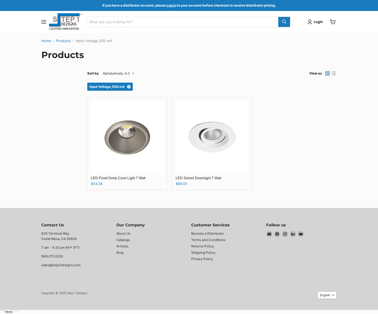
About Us (123, 233)
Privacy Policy (202, 259)
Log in (171, 5)
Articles (122, 246)
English (325, 295)
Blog (119, 252)
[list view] (334, 73)
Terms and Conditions (208, 240)
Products (63, 41)
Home (46, 41)
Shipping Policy (203, 252)
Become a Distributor (207, 233)
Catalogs (123, 240)
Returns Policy (202, 246)
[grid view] (327, 73)
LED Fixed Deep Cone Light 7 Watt (118, 178)
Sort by (93, 73)
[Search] (284, 22)
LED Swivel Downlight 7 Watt (198, 178)
